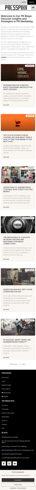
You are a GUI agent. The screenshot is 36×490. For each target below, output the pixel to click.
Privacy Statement (21, 488)
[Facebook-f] (4, 463)
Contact (4, 424)
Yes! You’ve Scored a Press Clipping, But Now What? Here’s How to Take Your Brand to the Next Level (17, 138)
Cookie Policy (13, 488)
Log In (24, 2)
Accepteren (18, 480)
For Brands (5, 409)
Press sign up (6, 389)
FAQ (3, 428)
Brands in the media (8, 413)
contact (3, 57)
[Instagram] (9, 463)
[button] (33, 7)
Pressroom (5, 377)
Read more (6, 105)
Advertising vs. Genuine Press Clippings (14, 446)
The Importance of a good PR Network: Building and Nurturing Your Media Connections (16, 240)
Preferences (18, 484)
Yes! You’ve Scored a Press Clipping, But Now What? (16, 441)
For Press (5, 405)
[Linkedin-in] (15, 463)
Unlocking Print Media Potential (11, 454)
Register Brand (6, 385)
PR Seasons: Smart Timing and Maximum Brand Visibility (17, 341)
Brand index (5, 417)
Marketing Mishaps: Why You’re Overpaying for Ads (17, 291)
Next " (24, 364)
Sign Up (31, 2)
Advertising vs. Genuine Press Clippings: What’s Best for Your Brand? (18, 189)
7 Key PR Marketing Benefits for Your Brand (15, 458)
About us (4, 420)
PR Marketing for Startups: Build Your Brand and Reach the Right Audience (17, 87)
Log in (4, 381)
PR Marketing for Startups (10, 437)
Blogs (4, 433)
